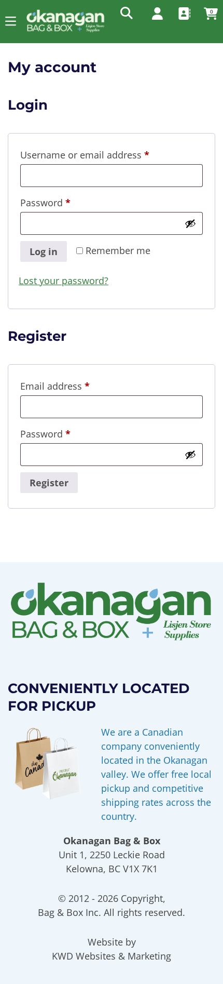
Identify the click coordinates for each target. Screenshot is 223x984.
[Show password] (190, 223)
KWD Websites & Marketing (111, 956)
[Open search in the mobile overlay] (125, 13)
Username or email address (104, 154)
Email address (74, 385)
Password (64, 202)
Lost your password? (63, 280)
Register (49, 482)
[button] (10, 21)
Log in (44, 251)
